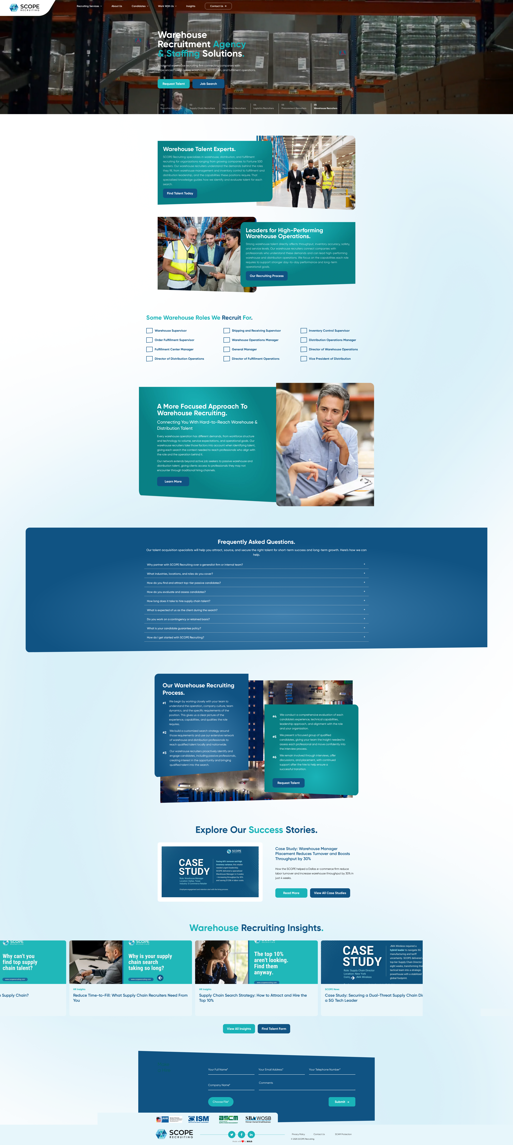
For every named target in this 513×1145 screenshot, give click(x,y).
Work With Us (166, 6)
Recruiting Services (88, 6)
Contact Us (216, 6)
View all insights (239, 1029)
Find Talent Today (180, 193)
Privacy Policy (298, 1134)
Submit (340, 1102)
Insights (190, 6)
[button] (160, 978)
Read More (291, 893)
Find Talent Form (274, 1029)
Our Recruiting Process (267, 276)
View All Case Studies (330, 893)
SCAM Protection (343, 1134)
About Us (117, 6)
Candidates (139, 6)
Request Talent (174, 84)
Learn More (173, 481)
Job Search (208, 84)
